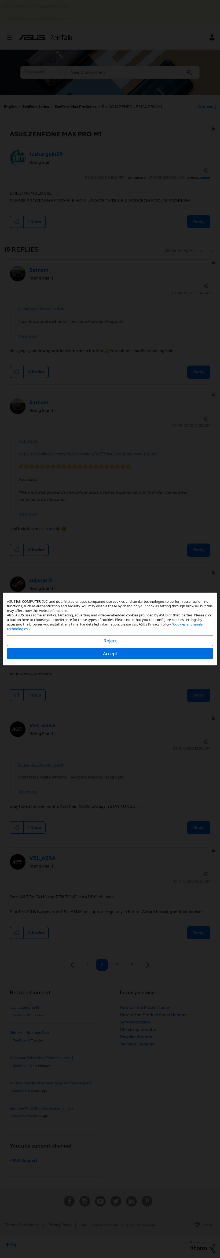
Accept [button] (110, 653)
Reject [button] (110, 641)
